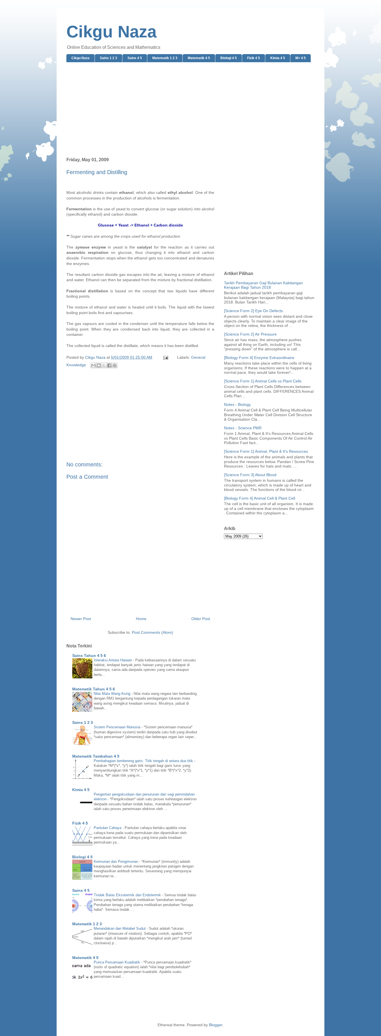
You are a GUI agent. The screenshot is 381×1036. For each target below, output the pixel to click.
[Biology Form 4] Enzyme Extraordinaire (259, 357)
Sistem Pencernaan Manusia (117, 727)
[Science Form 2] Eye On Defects (253, 311)
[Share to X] (104, 365)
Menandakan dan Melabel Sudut (120, 928)
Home (141, 618)
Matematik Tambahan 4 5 (95, 756)
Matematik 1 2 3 (164, 58)
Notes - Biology (237, 404)
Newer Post (81, 618)
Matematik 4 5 (199, 58)
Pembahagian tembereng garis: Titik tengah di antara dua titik (144, 761)
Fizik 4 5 (253, 58)
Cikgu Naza (111, 31)
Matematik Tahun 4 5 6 (93, 689)
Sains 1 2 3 (108, 58)
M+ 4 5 (300, 58)
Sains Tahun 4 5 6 (89, 655)
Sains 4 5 (134, 58)
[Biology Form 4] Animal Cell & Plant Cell (259, 498)
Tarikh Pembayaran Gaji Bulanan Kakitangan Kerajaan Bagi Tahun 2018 (263, 285)
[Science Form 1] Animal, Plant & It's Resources (266, 451)
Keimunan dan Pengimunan (116, 861)
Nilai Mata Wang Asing (112, 694)
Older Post (200, 618)
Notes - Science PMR (243, 428)
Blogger (215, 1025)
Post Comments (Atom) (152, 632)
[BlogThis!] (99, 365)
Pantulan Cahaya (108, 828)
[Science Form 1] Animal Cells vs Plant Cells (263, 381)
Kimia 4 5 (277, 58)
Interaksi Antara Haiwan (113, 660)
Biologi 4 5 (228, 58)
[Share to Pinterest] (114, 365)
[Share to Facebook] (109, 365)
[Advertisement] (190, 110)
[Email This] (93, 365)
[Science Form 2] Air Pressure (250, 334)
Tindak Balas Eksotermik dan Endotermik (128, 895)
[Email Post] (165, 357)
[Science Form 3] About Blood (250, 475)
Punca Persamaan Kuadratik (117, 962)
